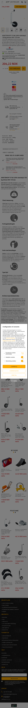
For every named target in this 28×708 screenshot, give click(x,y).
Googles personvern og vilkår (9, 340)
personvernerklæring (10, 338)
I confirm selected (14, 371)
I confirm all (14, 366)
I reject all (14, 375)
